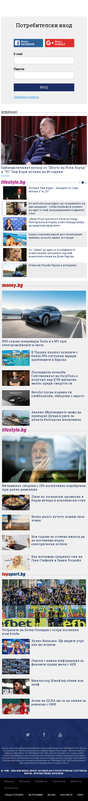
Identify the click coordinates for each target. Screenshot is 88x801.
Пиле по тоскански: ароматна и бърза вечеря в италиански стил (58, 498)
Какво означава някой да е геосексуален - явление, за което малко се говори (56, 236)
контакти (66, 795)
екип (80, 795)
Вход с (27, 43)
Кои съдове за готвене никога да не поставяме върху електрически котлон (58, 540)
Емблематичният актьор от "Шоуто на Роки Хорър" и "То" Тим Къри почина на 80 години (43, 169)
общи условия (14, 795)
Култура (5, 175)
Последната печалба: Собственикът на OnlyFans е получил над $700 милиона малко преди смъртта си (54, 377)
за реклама (35, 795)
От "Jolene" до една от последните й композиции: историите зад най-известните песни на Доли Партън (52, 253)
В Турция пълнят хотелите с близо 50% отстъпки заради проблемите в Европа (54, 355)
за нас (51, 795)
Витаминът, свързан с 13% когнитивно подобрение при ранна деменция (44, 487)
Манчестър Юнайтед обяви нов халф (57, 682)
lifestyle (14, 182)
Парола (19, 69)
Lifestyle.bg (41, 781)
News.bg (9, 781)
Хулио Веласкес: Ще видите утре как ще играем (57, 642)
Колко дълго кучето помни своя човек (57, 518)
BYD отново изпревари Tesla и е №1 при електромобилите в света (34, 343)
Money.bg (24, 781)
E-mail (18, 54)
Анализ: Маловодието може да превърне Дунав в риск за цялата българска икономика (56, 415)
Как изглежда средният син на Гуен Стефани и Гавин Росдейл (56, 558)
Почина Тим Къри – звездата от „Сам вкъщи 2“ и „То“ (53, 189)
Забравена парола (26, 97)
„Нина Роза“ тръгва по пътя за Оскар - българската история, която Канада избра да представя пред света (56, 222)
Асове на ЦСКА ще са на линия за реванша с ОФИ (58, 702)
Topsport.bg (58, 781)
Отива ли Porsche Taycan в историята (53, 265)
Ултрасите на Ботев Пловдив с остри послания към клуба (40, 632)
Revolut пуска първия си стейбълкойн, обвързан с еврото (57, 394)
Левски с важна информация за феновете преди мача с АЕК (57, 662)
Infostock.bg (11, 788)
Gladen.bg (75, 781)
